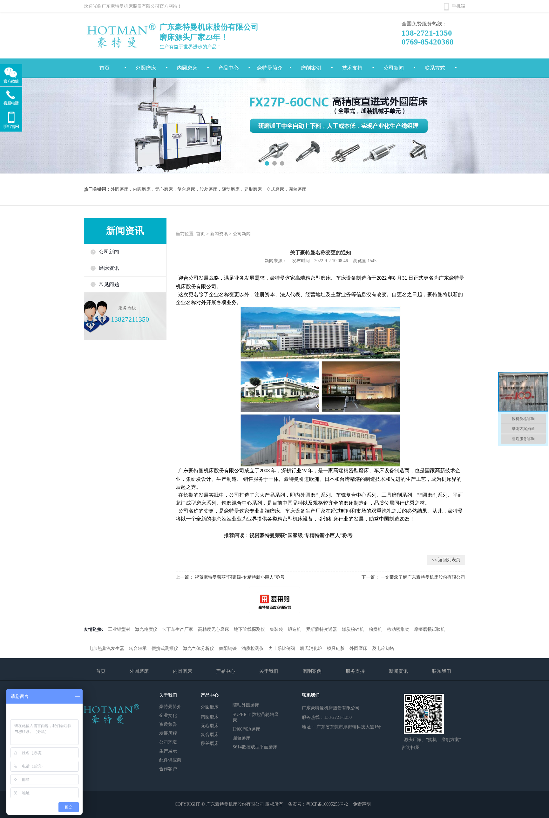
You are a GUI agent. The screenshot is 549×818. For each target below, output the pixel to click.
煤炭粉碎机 (353, 629)
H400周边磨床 (246, 729)
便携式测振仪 (165, 648)
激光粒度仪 (146, 629)
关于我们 (268, 671)
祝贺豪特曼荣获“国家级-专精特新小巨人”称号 (240, 577)
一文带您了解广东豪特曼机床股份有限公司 (423, 577)
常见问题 (109, 284)
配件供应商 (170, 760)
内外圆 (302, 495)
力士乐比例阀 (281, 648)
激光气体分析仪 (198, 648)
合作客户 (168, 769)
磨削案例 (311, 68)
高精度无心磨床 (213, 629)
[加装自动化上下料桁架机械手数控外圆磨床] (274, 126)
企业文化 (168, 715)
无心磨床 (210, 725)
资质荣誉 (168, 724)
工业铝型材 (119, 629)
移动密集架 (398, 629)
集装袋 (276, 629)
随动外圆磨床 (246, 705)
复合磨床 (210, 734)
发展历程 (168, 733)
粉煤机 (375, 629)
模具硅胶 (336, 648)
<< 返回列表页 (446, 559)
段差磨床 (210, 743)
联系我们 (441, 671)
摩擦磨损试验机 (429, 629)
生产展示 (168, 751)
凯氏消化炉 (311, 648)
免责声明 (362, 804)
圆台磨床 (241, 738)
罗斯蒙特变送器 (321, 629)
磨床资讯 (109, 268)
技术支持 (352, 68)
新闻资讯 (219, 233)
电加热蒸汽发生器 (106, 648)
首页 (104, 68)
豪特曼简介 (269, 68)
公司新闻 (393, 68)
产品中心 (228, 68)
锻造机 (294, 629)
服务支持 (355, 671)
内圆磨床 (187, 68)
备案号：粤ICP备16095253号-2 (318, 804)
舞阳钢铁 (228, 648)
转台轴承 (138, 648)
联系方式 (435, 68)
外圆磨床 (146, 68)
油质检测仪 (252, 648)
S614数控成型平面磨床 (255, 747)
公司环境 (168, 742)
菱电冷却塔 (383, 648)
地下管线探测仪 (249, 629)
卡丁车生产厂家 (177, 629)
